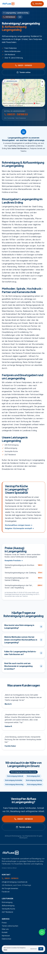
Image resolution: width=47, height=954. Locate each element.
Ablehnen (33, 949)
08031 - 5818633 (25, 65)
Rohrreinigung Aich (33, 776)
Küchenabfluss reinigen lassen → (18, 525)
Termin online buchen (10, 926)
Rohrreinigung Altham (34, 784)
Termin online (24, 72)
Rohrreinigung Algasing (34, 780)
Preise (4, 923)
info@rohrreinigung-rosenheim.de (14, 882)
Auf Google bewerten (10, 888)
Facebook (6, 892)
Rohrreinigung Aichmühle (13, 780)
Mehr (5, 950)
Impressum (6, 936)
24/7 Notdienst (10, 455)
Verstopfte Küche (11, 451)
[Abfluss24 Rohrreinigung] (8, 4)
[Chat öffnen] (42, 932)
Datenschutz (6, 939)
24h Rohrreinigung (11, 445)
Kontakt (4, 932)
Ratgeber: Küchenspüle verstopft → (19, 528)
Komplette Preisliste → (14, 560)
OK (41, 949)
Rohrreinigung (7, 902)
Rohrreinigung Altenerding (14, 784)
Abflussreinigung (11, 448)
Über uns (5, 929)
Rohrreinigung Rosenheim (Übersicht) (23, 772)
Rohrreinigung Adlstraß (15, 776)
